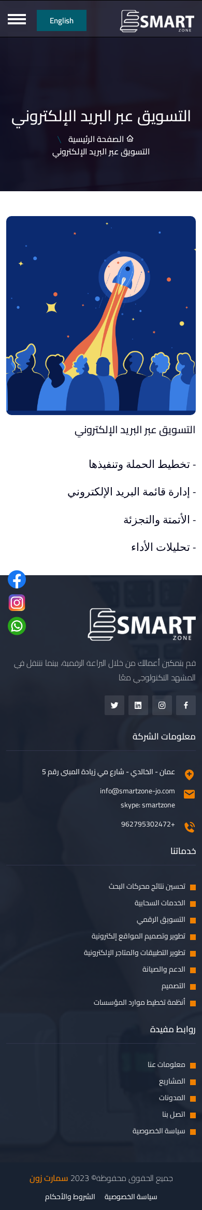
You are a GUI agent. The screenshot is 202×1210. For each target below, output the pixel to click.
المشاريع (172, 1081)
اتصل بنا (173, 1114)
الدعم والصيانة (163, 969)
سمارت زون (49, 1178)
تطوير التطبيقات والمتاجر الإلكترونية (134, 952)
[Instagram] (162, 705)
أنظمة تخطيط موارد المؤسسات (139, 1002)
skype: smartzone (148, 805)
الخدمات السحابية (160, 903)
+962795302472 (148, 824)
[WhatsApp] (17, 626)
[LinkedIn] (138, 705)
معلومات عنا (166, 1064)
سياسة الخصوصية (159, 1131)
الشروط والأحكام (70, 1196)
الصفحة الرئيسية (97, 139)
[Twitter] (114, 705)
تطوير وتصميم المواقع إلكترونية (138, 936)
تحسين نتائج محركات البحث (147, 886)
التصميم (173, 985)
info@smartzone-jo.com (137, 791)
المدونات (172, 1097)
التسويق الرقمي (161, 919)
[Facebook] (186, 705)
